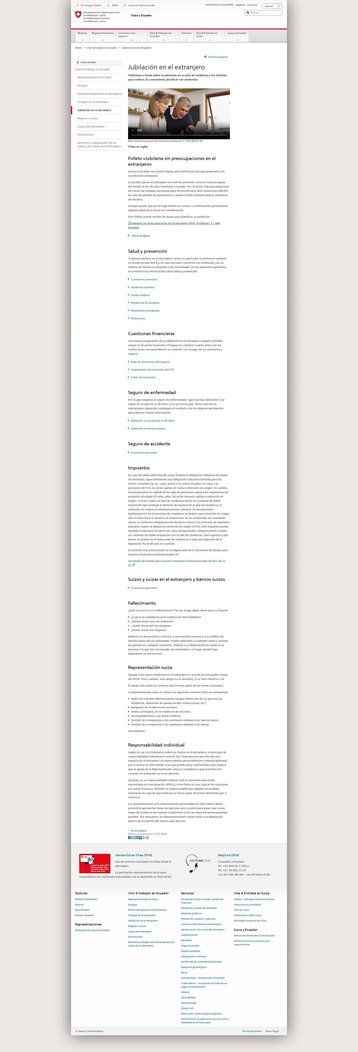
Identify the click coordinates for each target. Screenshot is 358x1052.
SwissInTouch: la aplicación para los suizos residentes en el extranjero (204, 1021)
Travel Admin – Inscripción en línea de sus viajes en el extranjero (204, 985)
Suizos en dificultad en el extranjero (201, 924)
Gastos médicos (140, 295)
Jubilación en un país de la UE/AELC (153, 420)
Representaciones (103, 33)
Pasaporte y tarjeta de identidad (199, 908)
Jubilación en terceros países (148, 428)
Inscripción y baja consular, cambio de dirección (202, 901)
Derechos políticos (191, 913)
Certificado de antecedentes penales (201, 961)
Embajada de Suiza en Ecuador (92, 930)
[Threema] (140, 837)
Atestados (186, 940)
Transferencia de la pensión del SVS (152, 369)
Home (78, 47)
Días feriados (82, 910)
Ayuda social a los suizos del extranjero (202, 929)
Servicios (186, 33)
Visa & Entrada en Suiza (207, 35)
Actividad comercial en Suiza (250, 920)
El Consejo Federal (91, 5)
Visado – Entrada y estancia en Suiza (254, 899)
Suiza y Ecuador (237, 33)
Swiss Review (188, 997)
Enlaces (185, 992)
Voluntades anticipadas (145, 310)
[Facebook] (130, 837)
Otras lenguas (140, 235)
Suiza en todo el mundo (141, 5)
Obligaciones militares (193, 956)
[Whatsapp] (144, 837)
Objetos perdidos (190, 951)
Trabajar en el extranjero (142, 915)
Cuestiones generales (144, 279)
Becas (184, 972)
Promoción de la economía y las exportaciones (251, 943)
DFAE (115, 5)
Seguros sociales (190, 945)
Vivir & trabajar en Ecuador (161, 35)
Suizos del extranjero (140, 931)
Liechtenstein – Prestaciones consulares (203, 978)
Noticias (82, 33)
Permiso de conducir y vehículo (198, 918)
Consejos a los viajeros (127, 35)
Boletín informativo (86, 899)
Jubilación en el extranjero (143, 920)
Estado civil (187, 1008)
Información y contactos (247, 904)
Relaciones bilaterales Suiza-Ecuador (254, 935)
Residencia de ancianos (145, 302)
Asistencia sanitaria (142, 287)
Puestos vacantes (84, 915)
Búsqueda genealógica (193, 967)
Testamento (138, 318)
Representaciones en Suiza (143, 899)
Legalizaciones (189, 935)
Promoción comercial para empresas (201, 1013)
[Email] (147, 837)
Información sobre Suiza (247, 915)
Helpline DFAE (228, 855)
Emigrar (132, 904)
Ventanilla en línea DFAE (133, 855)
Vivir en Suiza (241, 910)
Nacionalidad (188, 1002)
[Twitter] (133, 837)
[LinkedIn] (137, 837)
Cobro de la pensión (143, 377)
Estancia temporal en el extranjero (147, 910)
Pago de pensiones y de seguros (150, 361)
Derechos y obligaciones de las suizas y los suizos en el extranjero (151, 944)
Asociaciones (135, 937)
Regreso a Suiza (137, 926)
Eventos (79, 904)
